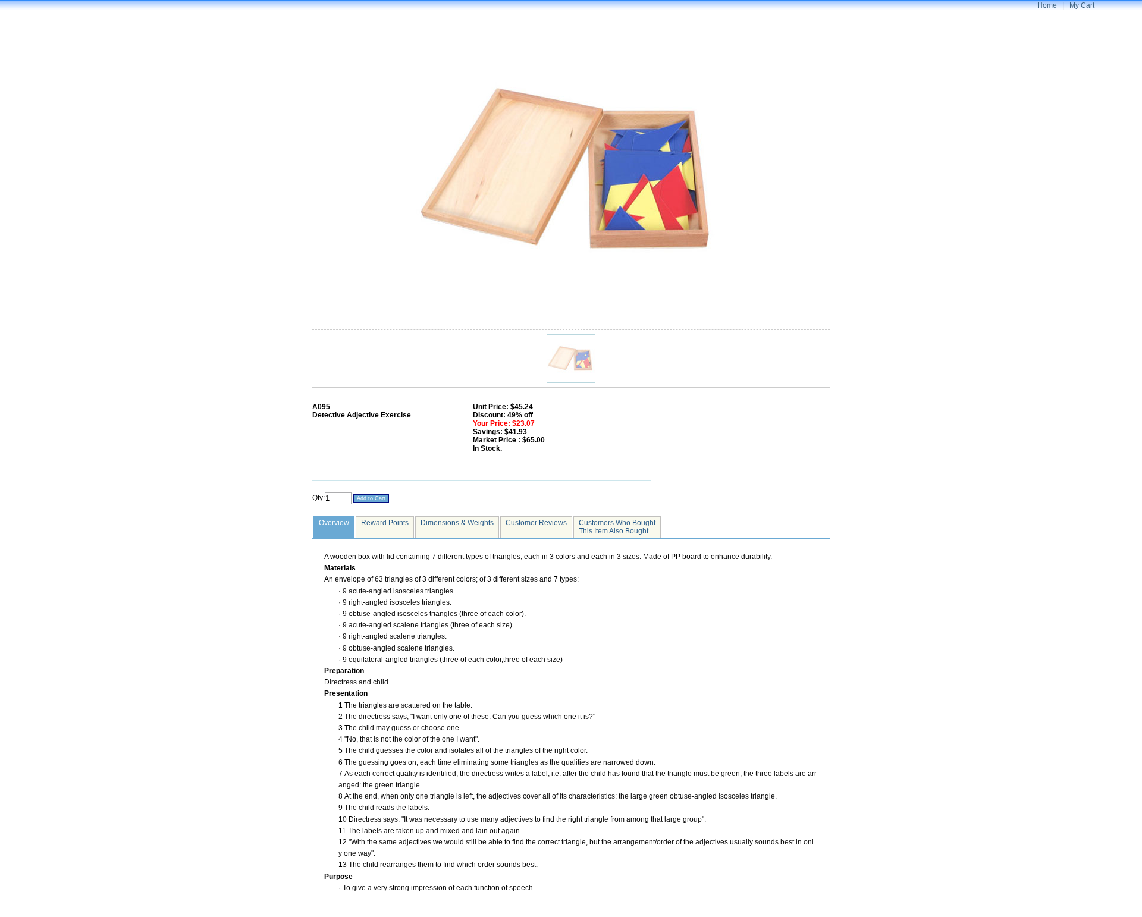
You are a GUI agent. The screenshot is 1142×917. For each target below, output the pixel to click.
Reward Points (385, 523)
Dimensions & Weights (457, 523)
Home (1047, 5)
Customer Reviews (536, 523)
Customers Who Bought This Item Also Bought (617, 527)
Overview (334, 523)
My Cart (1081, 5)
